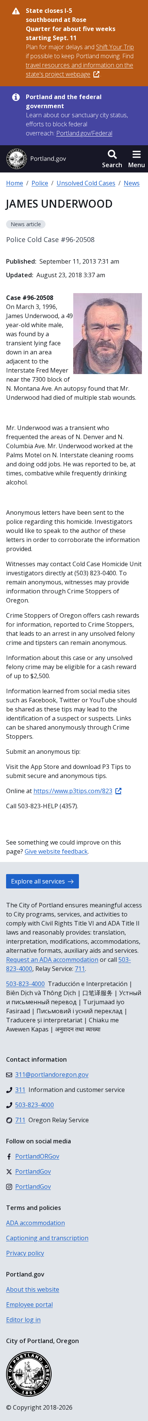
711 (80, 968)
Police (39, 183)
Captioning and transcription (47, 1238)
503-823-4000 (25, 984)
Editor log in (23, 1319)
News (132, 183)
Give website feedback (56, 851)
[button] (112, 159)
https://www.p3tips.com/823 (72, 791)
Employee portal (29, 1304)
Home (14, 183)
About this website (32, 1289)
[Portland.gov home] (36, 158)
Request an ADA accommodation (52, 959)
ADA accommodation (35, 1223)
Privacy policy (25, 1253)
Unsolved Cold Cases (86, 183)
